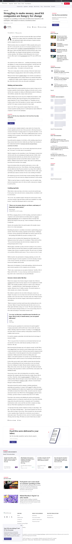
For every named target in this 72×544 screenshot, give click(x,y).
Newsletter (19, 521)
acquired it (10, 282)
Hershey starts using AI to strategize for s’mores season (58, 155)
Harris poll (37, 329)
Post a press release (58, 129)
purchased (31, 392)
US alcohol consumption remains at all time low (62, 45)
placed (12, 349)
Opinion (15, 3)
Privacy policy (24, 539)
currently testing (22, 75)
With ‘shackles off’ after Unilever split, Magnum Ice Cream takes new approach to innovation (62, 58)
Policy (42, 6)
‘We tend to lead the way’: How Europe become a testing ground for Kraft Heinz (60, 141)
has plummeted (24, 56)
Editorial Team (20, 517)
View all (52, 90)
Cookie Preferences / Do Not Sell (48, 539)
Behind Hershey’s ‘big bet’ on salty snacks (29, 497)
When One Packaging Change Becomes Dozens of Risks (61, 78)
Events (23, 3)
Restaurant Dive (50, 517)
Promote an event (57, 178)
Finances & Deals (47, 6)
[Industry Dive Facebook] (7, 517)
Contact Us (19, 519)
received (40, 389)
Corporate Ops (20, 6)
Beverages (31, 6)
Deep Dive (11, 3)
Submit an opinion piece (37, 519)
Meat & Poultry (36, 6)
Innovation (53, 6)
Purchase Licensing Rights (22, 523)
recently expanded (25, 377)
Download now (8, 538)
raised (30, 387)
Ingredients (26, 6)
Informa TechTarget (41, 534)
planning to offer (23, 380)
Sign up (67, 3)
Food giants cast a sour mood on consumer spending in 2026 (30, 483)
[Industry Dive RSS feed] (12, 517)
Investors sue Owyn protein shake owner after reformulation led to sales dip (62, 38)
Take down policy (37, 539)
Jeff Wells (9, 26)
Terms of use (30, 539)
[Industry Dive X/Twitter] (9, 517)
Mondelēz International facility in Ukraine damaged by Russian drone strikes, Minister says (59, 148)
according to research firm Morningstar (26, 48)
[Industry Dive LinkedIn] (4, 517)
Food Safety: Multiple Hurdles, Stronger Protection (61, 71)
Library (19, 3)
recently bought (14, 77)
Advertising (34, 515)
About (18, 515)
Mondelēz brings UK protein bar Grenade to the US (62, 51)
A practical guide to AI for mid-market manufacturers (61, 85)
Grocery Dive (49, 515)
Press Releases (28, 3)
